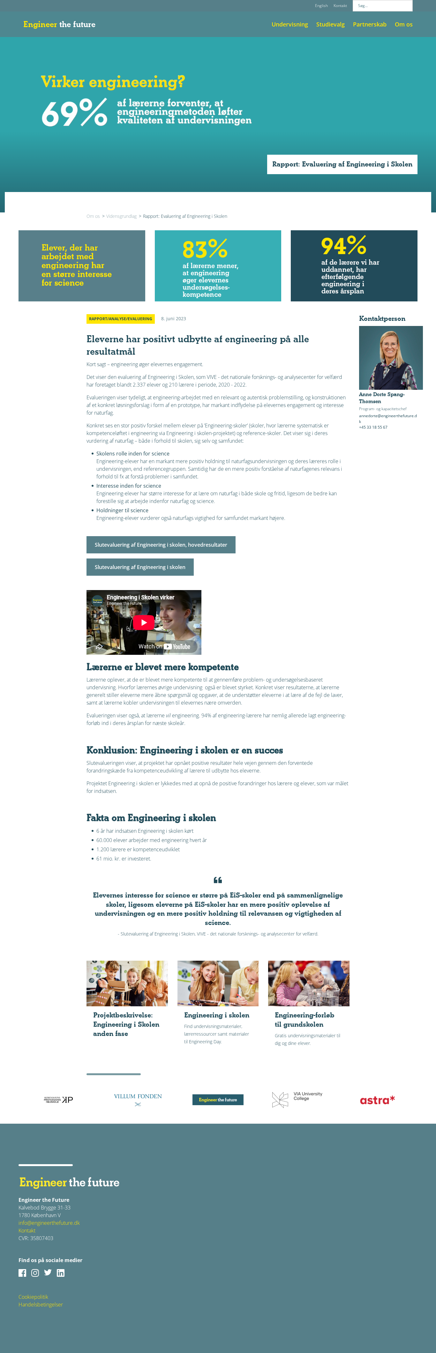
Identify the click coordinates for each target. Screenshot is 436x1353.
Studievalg (330, 24)
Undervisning (290, 24)
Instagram (35, 1273)
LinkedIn (60, 1273)
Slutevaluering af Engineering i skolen (140, 567)
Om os (404, 24)
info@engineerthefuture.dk (49, 1222)
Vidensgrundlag (121, 216)
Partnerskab (370, 24)
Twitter (48, 1273)
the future (59, 24)
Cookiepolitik (33, 1296)
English (321, 5)
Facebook (22, 1273)
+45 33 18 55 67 (373, 427)
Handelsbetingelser (41, 1304)
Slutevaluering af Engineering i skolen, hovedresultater (161, 544)
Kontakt (340, 5)
